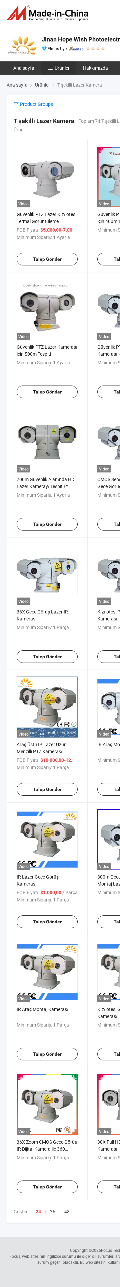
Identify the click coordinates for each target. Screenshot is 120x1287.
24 (38, 1211)
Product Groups (36, 104)
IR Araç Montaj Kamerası (42, 1009)
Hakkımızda (95, 68)
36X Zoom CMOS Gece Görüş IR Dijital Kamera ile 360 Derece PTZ (47, 1149)
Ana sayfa (23, 68)
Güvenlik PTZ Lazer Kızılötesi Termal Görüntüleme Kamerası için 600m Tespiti (46, 221)
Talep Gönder (47, 259)
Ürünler (62, 68)
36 (52, 1211)
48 (67, 1211)
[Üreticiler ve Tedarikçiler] (49, 13)
